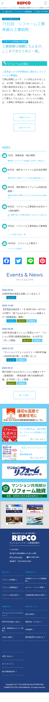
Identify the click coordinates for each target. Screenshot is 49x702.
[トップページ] (24, 3)
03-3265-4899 (17, 557)
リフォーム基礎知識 (24, 11)
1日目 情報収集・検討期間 (21, 155)
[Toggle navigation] (45, 3)
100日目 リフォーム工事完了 (22, 243)
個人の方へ (9, 11)
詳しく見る (24, 395)
